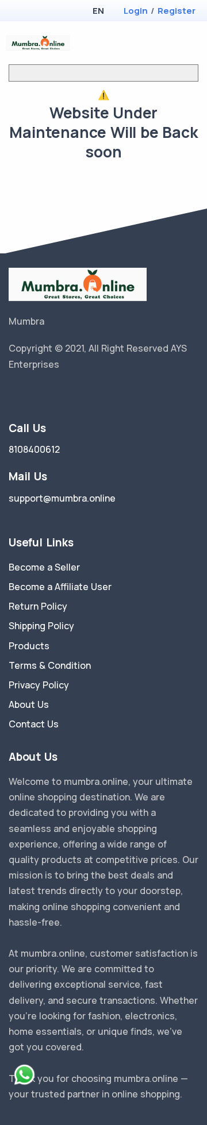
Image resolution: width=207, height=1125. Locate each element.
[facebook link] (30, 393)
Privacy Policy (39, 685)
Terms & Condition (50, 665)
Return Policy (38, 606)
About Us (29, 704)
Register (176, 11)
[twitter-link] (13, 393)
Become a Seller (44, 567)
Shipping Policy (41, 625)
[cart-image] (176, 42)
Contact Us (34, 724)
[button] (98, 11)
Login (136, 11)
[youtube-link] (65, 393)
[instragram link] (47, 393)
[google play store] (37, 12)
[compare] (157, 42)
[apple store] (17, 12)
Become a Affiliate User (60, 586)
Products (29, 645)
